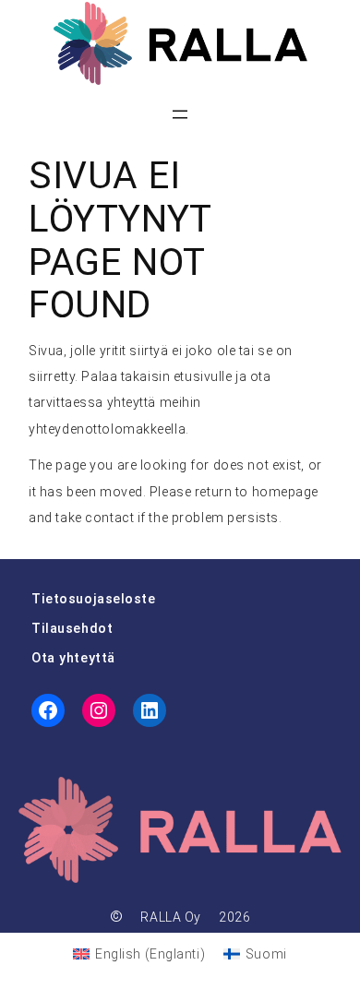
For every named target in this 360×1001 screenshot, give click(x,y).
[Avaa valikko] (180, 114)
